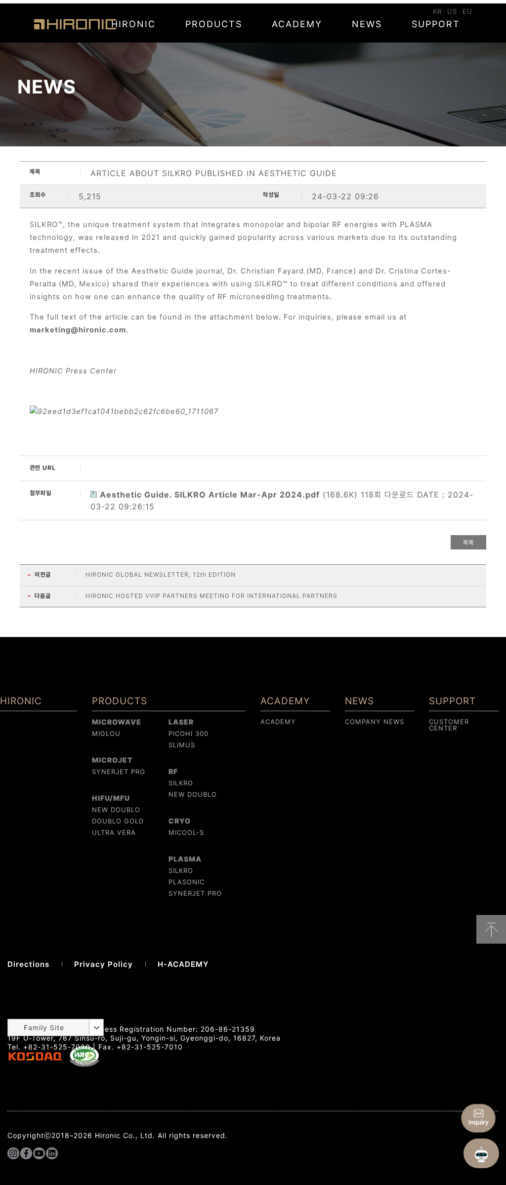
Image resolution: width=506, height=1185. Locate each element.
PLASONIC (187, 882)
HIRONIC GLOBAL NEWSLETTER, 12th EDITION (160, 574)
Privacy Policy (103, 964)
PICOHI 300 (189, 733)
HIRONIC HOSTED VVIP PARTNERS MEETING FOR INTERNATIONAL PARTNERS (211, 595)
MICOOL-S (186, 832)
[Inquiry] (478, 1118)
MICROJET (112, 760)
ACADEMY (297, 24)
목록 (468, 542)
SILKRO (181, 783)
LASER (181, 722)
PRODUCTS (213, 24)
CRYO (180, 821)
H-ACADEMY (183, 964)
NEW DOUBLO (116, 810)
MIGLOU (106, 733)
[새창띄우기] (84, 1064)
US (452, 11)
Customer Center (449, 725)
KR (437, 11)
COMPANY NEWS (374, 722)
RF (173, 771)
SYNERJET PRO (118, 771)
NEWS (367, 24)
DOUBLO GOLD (118, 821)
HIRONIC (75, 24)
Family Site (44, 1027)
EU (467, 11)
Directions (28, 964)
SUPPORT (436, 24)
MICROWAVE (116, 722)
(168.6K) (230, 495)
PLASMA (185, 859)
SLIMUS (182, 745)
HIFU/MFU (111, 798)
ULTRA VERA (114, 832)
